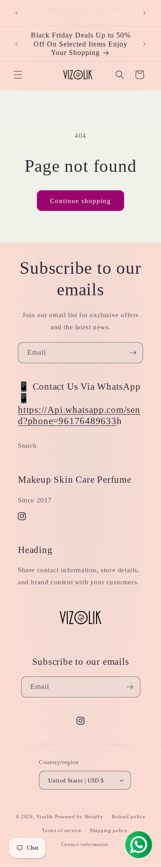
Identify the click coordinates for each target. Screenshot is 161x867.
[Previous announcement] (16, 13)
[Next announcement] (144, 13)
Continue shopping (80, 200)
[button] (18, 75)
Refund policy (128, 816)
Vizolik (44, 816)
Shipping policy (109, 830)
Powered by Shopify (79, 816)
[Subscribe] (133, 352)
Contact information (85, 844)
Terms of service (61, 830)
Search (27, 445)
